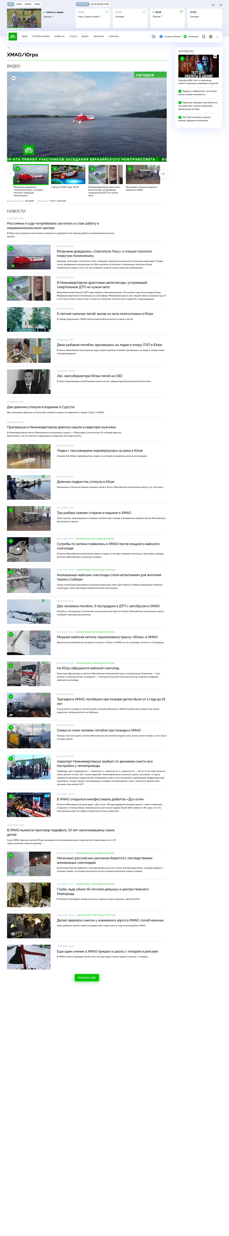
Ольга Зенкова (58, 201)
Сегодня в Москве (172, 36)
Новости (59, 36)
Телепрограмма (41, 36)
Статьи (73, 36)
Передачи (98, 36)
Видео (85, 36)
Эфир (24, 36)
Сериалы (114, 36)
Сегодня (29, 201)
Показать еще (87, 977)
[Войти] (210, 36)
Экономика (193, 36)
